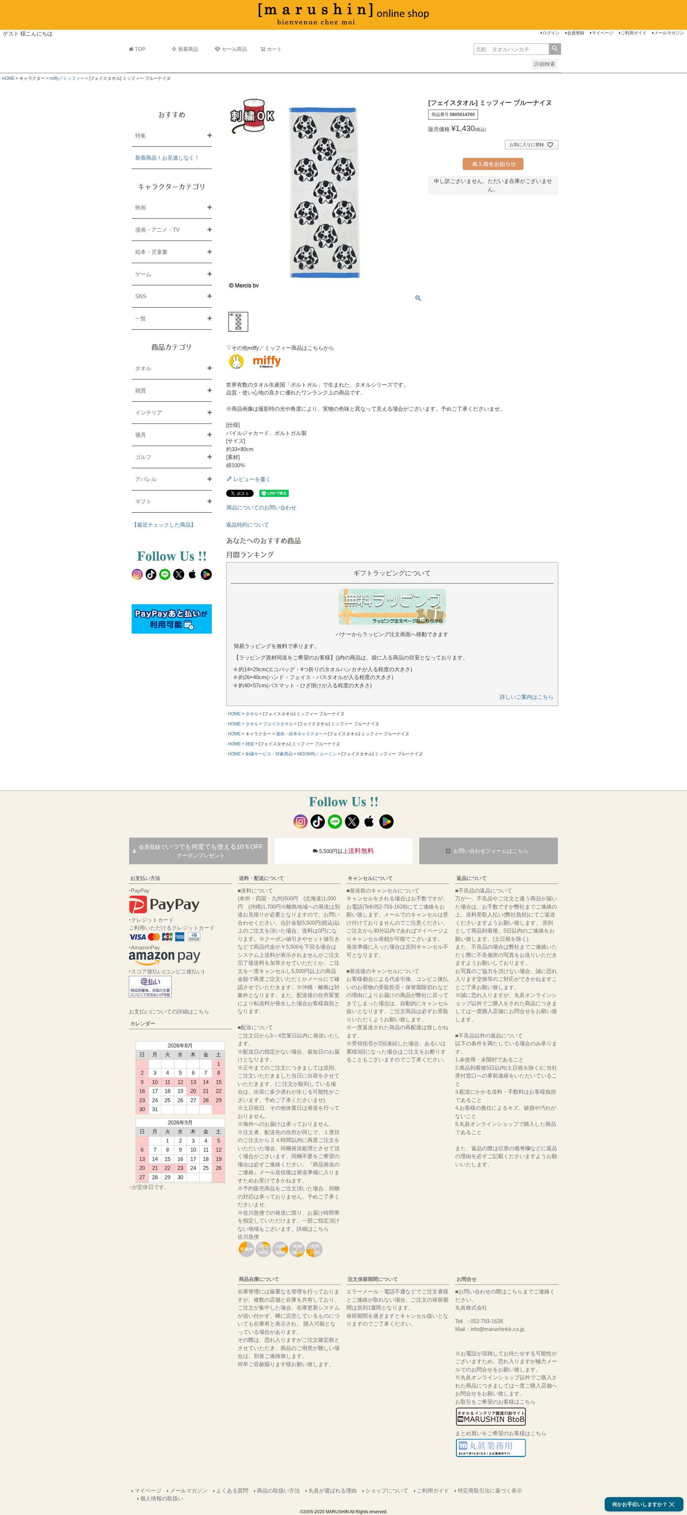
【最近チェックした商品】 (164, 525)
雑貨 (249, 743)
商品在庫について (259, 1279)
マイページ (602, 32)
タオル (251, 713)
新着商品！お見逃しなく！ (167, 158)
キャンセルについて (370, 878)
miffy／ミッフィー (67, 78)
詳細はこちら (313, 1229)
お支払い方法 (145, 878)
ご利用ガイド (634, 32)
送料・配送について (261, 878)
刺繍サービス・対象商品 (269, 753)
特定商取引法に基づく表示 (490, 1490)
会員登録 (575, 32)
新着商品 (188, 49)
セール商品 (234, 49)
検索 (555, 49)
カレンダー (142, 1023)
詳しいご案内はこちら (527, 697)
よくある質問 (232, 1490)
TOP (140, 49)
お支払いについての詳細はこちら (169, 1011)
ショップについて (386, 1490)
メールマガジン (669, 32)
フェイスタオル (278, 723)
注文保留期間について (373, 1279)
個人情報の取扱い (161, 1498)
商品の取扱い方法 (278, 1490)
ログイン (551, 32)
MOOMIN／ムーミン (317, 753)
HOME (8, 78)
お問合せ (467, 1279)
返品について (472, 878)
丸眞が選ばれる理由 (332, 1490)
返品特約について (247, 525)
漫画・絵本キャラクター (299, 733)
